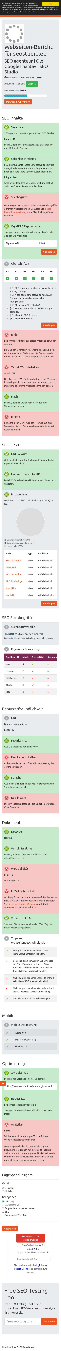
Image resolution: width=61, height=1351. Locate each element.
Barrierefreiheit (12, 1205)
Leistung (9, 1201)
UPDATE (32, 84)
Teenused (11, 567)
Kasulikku (11, 588)
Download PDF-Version (18, 101)
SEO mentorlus (13, 574)
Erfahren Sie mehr (29, 12)
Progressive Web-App (16, 1215)
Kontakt (10, 595)
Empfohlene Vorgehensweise (19, 1208)
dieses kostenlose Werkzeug (22, 904)
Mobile (8, 1191)
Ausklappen (49, 252)
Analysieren (10, 1228)
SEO (7, 1211)
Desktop (9, 1188)
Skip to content (14, 560)
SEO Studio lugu (14, 581)
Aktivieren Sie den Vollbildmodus (30, 1238)
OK (50, 4)
